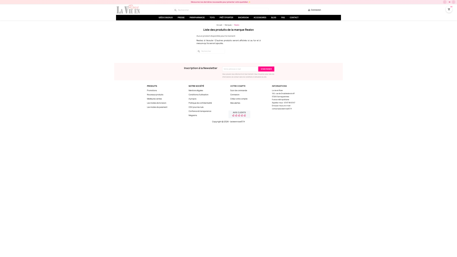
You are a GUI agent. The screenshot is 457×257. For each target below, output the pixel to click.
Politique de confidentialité (200, 103)
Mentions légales (196, 90)
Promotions (152, 90)
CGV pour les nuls (196, 107)
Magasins (193, 115)
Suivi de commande (238, 90)
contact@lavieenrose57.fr (282, 109)
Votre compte (238, 86)
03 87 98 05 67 (289, 103)
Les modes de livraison (156, 103)
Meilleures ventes (154, 99)
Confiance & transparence (200, 111)
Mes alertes (235, 103)
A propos (192, 99)
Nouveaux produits (155, 94)
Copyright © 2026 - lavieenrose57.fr (228, 121)
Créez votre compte (238, 99)
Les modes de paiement (157, 107)
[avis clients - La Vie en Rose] (239, 114)
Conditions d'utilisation (198, 94)
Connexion (234, 94)
